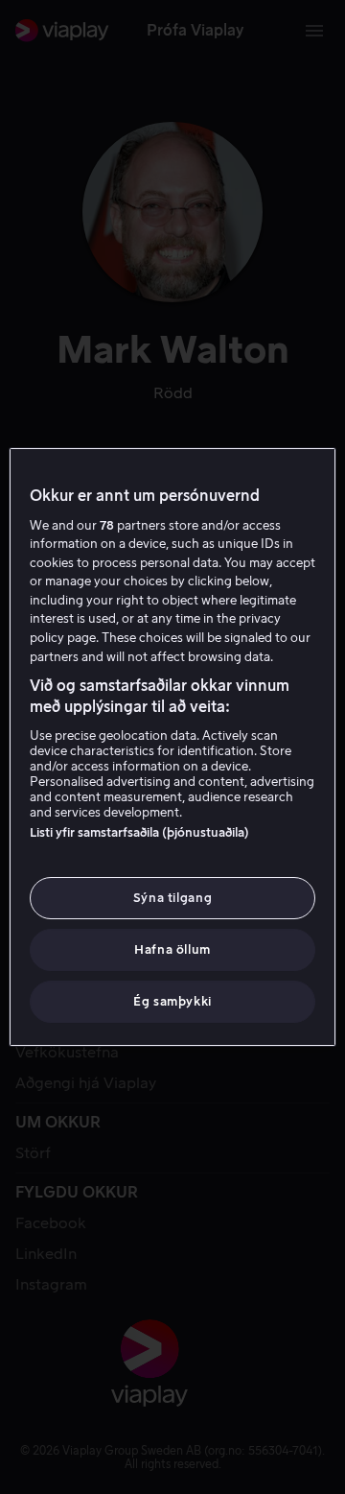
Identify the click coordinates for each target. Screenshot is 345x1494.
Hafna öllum (172, 949)
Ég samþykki (172, 1001)
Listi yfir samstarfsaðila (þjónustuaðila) (139, 832)
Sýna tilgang (173, 897)
